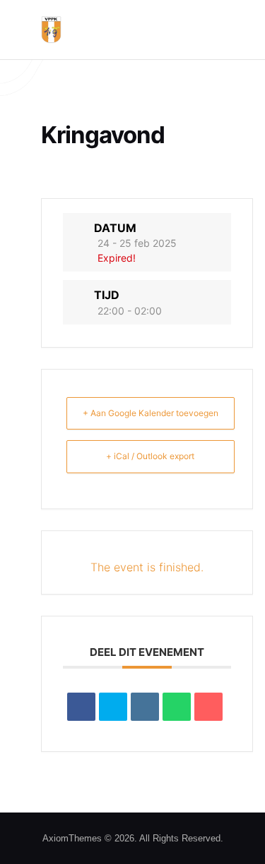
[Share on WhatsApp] (177, 707)
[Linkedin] (145, 707)
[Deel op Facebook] (81, 707)
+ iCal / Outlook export (150, 456)
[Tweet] (113, 707)
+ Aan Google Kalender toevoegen (150, 413)
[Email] (208, 707)
